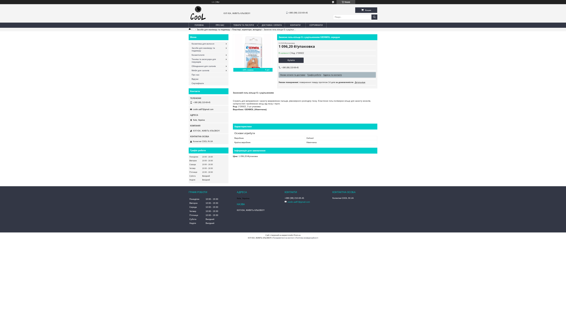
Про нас (220, 25)
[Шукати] (374, 17)
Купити (291, 60)
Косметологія (198, 55)
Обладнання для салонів (204, 66)
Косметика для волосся (203, 44)
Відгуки (195, 79)
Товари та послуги (243, 25)
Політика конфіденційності (307, 238)
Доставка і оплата (272, 25)
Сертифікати (316, 25)
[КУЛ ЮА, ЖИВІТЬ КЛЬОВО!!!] (198, 21)
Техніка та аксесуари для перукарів (204, 60)
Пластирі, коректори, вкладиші (246, 29)
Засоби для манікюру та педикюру (213, 29)
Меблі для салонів (200, 70)
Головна (199, 25)
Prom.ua (297, 235)
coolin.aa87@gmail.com (203, 109)
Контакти (295, 25)
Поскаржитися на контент (283, 238)
